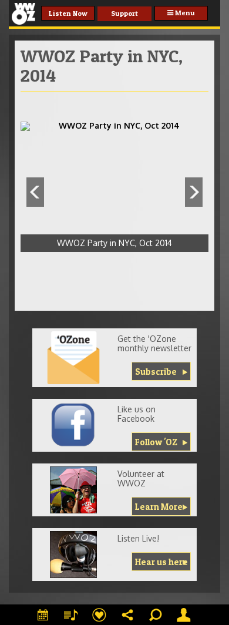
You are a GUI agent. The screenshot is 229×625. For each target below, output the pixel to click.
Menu (184, 12)
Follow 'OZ (156, 442)
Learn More (159, 506)
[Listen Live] (73, 554)
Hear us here (161, 561)
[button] (35, 192)
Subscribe (156, 371)
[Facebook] (73, 425)
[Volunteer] (73, 489)
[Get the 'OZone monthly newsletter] (73, 357)
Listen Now (68, 13)
